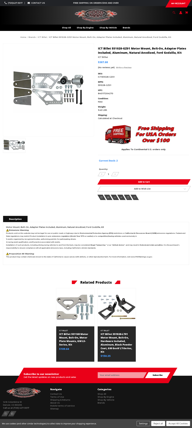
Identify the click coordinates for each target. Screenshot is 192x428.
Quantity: (103, 169)
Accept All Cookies (178, 423)
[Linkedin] (128, 197)
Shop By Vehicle (106, 400)
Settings (143, 423)
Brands (101, 403)
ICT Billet (103, 57)
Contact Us (56, 394)
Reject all (158, 423)
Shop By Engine (106, 397)
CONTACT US (38, 3)
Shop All (102, 394)
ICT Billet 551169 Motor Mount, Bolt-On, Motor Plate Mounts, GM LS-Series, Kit (73, 339)
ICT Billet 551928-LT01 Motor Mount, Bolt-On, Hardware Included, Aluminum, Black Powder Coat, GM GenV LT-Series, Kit (116, 342)
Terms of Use (57, 397)
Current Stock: (108, 160)
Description (15, 219)
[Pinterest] (135, 197)
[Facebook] (101, 197)
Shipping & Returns (60, 400)
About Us (55, 403)
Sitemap (54, 408)
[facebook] (12, 414)
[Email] (108, 197)
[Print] (115, 197)
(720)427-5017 (15, 3)
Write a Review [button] (124, 67)
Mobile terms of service (62, 406)
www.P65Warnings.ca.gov (141, 257)
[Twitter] (121, 197)
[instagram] (5, 414)
